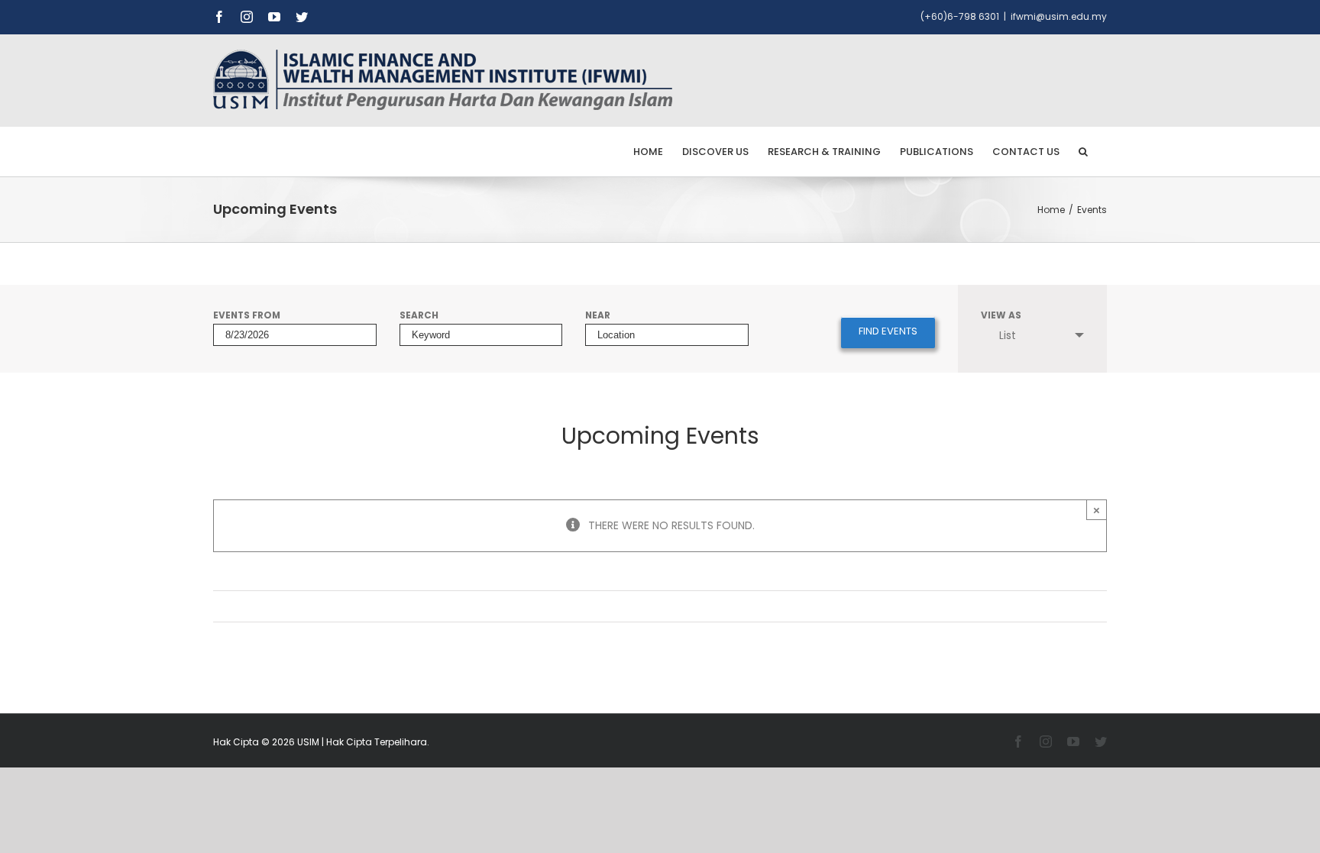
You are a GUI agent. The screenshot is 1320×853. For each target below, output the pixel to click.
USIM (308, 741)
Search (419, 316)
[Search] (1083, 151)
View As (1001, 316)
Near (597, 316)
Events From (246, 316)
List (1007, 335)
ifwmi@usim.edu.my (1059, 16)
